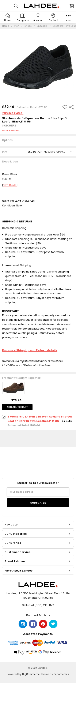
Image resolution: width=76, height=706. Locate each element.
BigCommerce (31, 674)
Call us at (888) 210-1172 (38, 605)
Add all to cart (17, 407)
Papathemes (61, 674)
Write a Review (10, 130)
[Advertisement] (41, 437)
